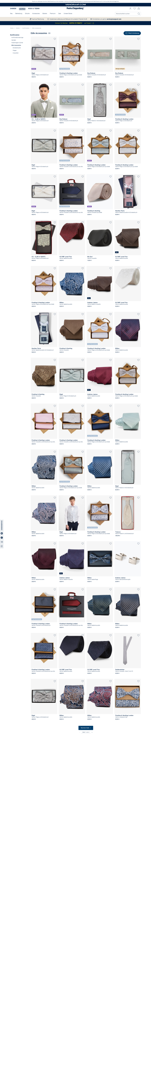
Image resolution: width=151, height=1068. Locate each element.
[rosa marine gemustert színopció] (72, 309)
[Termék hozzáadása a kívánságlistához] (54, 39)
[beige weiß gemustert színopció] (60, 446)
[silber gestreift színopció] (131, 676)
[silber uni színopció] (116, 584)
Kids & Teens (33, 8)
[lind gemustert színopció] (94, 79)
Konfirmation (25, 28)
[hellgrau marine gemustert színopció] (88, 125)
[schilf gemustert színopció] (94, 584)
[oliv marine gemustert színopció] (69, 309)
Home (11, 28)
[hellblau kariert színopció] (60, 400)
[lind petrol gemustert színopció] (116, 492)
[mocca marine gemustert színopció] (66, 309)
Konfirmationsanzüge (17, 37)
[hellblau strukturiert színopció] (119, 446)
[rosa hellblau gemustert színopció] (35, 309)
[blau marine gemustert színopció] (60, 309)
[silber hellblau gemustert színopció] (32, 171)
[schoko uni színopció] (88, 309)
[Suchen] (139, 13)
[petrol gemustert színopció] (38, 400)
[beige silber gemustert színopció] (116, 171)
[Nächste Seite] (92, 732)
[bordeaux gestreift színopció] (125, 676)
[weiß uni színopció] (91, 263)
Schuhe (27, 13)
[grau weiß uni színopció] (32, 125)
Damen (13, 8)
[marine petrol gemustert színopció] (66, 355)
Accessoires (36, 13)
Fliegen (15, 50)
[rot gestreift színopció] (128, 676)
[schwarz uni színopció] (88, 263)
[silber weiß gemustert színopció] (60, 171)
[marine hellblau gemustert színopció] (32, 309)
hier (115, 1)
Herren (22, 8)
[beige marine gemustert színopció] (116, 400)
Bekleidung (18, 13)
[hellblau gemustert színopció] (91, 79)
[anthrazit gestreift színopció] (116, 676)
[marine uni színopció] (60, 676)
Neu (11, 13)
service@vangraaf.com (114, 19)
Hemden (13, 40)
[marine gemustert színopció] (119, 125)
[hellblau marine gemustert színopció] (116, 722)
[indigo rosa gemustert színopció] (32, 676)
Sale (59, 13)
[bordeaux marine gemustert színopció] (119, 355)
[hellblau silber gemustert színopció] (88, 538)
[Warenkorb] (139, 8)
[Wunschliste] (135, 8)
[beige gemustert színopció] (32, 79)
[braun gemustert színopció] (32, 400)
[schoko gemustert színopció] (116, 263)
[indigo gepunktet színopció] (88, 446)
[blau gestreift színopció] (119, 676)
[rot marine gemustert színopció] (75, 309)
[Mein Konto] (130, 8)
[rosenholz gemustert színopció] (119, 217)
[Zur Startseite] (75, 5)
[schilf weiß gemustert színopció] (91, 355)
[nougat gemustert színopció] (69, 355)
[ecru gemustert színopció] (32, 217)
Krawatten (16, 53)
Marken (44, 13)
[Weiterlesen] (93, 23)
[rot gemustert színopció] (63, 217)
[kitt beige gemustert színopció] (116, 538)
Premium (52, 13)
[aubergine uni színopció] (88, 400)
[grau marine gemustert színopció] (63, 309)
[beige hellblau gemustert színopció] (60, 79)
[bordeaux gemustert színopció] (116, 125)
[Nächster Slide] (56, 52)
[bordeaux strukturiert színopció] (116, 446)
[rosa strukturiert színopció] (32, 446)
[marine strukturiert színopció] (122, 446)
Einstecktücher (17, 47)
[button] (130, 8)
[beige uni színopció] (88, 217)
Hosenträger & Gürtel (17, 42)
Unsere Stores (68, 13)
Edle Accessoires (36, 28)
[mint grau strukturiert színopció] (125, 446)
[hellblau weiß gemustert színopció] (88, 355)
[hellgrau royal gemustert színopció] (60, 538)
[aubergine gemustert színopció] (60, 355)
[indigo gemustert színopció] (63, 355)
